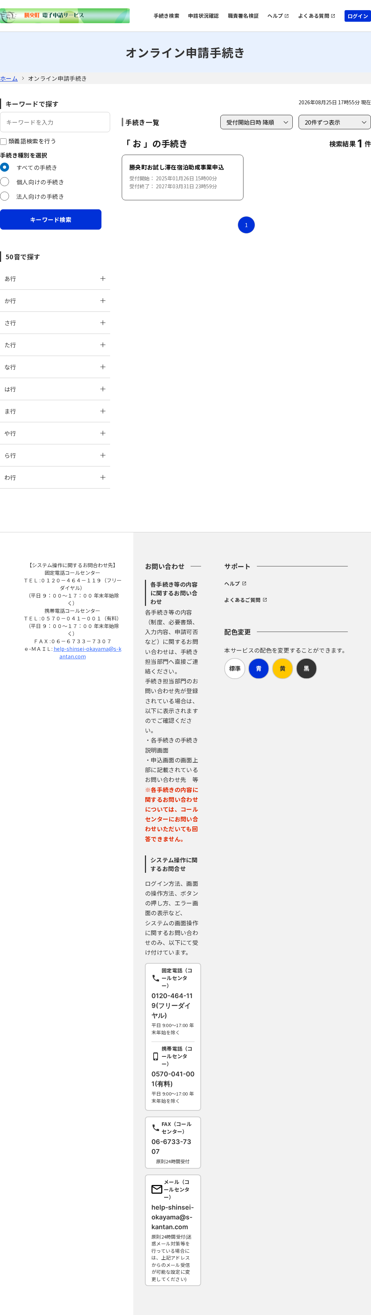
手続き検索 (166, 15)
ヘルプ (275, 15)
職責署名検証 (243, 15)
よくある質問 (313, 15)
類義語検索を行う (32, 141)
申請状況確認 (203, 15)
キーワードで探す (32, 103)
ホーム (9, 78)
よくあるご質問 (242, 599)
